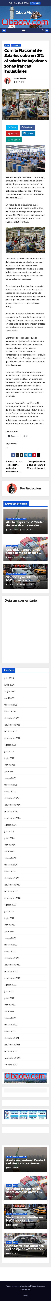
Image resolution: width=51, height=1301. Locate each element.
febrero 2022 (10, 1024)
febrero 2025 (10, 784)
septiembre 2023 (12, 898)
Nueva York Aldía (19, 519)
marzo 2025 (10, 778)
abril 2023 (9, 931)
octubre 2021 (10, 1051)
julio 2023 (9, 911)
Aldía (7, 45)
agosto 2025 (10, 745)
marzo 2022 (10, 1018)
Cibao (15, 546)
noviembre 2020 (12, 1058)
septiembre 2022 (12, 978)
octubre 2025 (10, 731)
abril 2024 (9, 851)
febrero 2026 (10, 705)
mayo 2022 (9, 1004)
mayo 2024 (9, 844)
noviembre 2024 (12, 804)
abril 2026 (9, 698)
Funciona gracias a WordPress (18, 1286)
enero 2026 (10, 711)
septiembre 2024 (12, 818)
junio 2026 (9, 685)
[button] (43, 30)
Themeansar (25, 1289)
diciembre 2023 (11, 878)
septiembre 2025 (12, 738)
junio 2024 (9, 838)
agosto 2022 (10, 984)
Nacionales (16, 45)
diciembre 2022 (11, 958)
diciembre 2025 (11, 718)
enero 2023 (9, 951)
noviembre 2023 (12, 884)
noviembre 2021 (12, 1044)
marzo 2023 (10, 938)
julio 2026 (9, 678)
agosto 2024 (10, 824)
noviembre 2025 (12, 725)
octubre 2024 (11, 811)
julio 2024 (9, 831)
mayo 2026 (9, 691)
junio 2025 (9, 758)
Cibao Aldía (25, 12)
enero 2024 (10, 871)
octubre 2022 (10, 971)
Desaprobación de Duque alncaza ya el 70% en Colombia (36, 464)
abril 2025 (9, 771)
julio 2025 (9, 751)
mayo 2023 (9, 924)
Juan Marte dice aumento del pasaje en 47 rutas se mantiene (25, 1249)
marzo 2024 (10, 858)
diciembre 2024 (11, 798)
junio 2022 (9, 998)
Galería (25, 1295)
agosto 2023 (10, 904)
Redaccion (21, 78)
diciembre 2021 (11, 1038)
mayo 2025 (9, 764)
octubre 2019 (10, 1064)
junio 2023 (9, 918)
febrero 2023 (10, 944)
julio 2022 (9, 991)
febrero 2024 (10, 864)
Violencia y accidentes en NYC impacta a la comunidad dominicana (24, 580)
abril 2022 (9, 1011)
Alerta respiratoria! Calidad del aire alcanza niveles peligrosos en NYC (25, 525)
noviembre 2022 (12, 964)
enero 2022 (9, 1031)
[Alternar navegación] (23, 30)
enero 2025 (9, 791)
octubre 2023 (10, 891)
